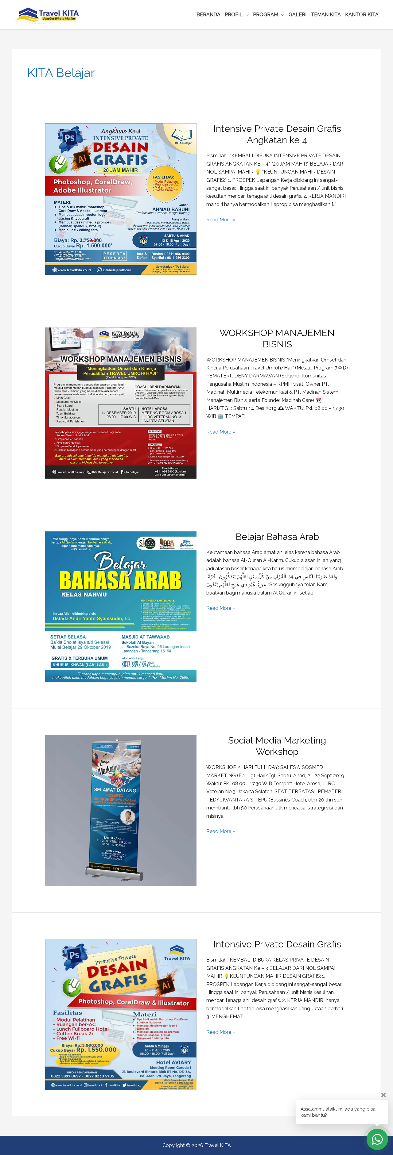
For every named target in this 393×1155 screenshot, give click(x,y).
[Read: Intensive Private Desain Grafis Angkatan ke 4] (120, 198)
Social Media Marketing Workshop (277, 746)
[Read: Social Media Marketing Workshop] (120, 810)
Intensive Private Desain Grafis (277, 944)
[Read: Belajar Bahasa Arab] (120, 606)
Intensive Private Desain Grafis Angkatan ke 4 (277, 134)
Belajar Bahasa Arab (277, 536)
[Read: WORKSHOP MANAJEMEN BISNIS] (120, 402)
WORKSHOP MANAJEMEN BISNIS (277, 338)
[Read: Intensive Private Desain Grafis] (120, 1014)
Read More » (220, 220)
